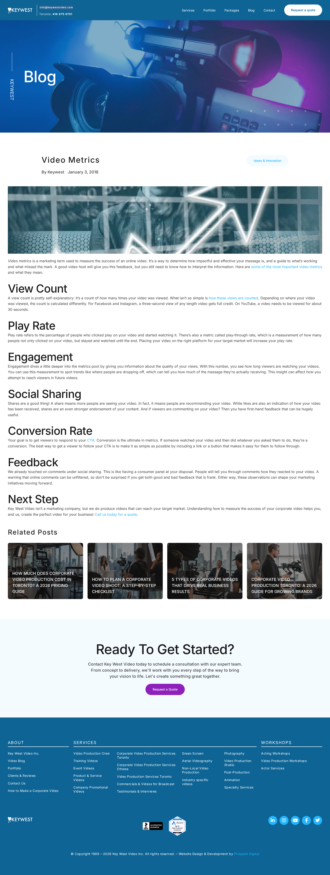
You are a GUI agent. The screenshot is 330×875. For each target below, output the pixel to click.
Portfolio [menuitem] (209, 10)
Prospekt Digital (246, 854)
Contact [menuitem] (269, 10)
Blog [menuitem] (251, 10)
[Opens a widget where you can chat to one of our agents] (313, 860)
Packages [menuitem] (231, 10)
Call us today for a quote (116, 514)
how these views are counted (233, 298)
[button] (267, 160)
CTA (90, 440)
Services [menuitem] (188, 10)
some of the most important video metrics (286, 266)
